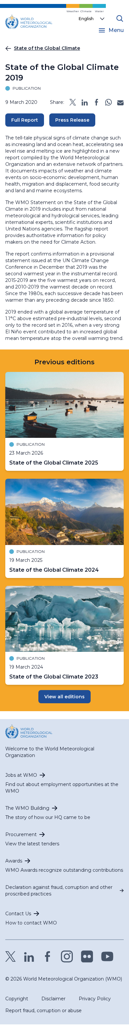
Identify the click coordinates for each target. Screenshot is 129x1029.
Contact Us (18, 914)
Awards (13, 861)
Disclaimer (53, 999)
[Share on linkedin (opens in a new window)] (84, 102)
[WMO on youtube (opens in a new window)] (107, 956)
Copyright (16, 999)
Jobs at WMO (21, 775)
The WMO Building (27, 808)
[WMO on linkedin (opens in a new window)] (29, 956)
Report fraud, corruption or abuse (43, 1011)
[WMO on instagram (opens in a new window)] (67, 956)
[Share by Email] (120, 102)
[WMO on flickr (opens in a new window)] (87, 956)
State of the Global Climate (47, 48)
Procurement (21, 834)
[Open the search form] (120, 18)
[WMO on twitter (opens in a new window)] (10, 956)
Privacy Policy (95, 999)
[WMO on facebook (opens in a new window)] (47, 956)
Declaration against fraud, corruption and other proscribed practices (58, 890)
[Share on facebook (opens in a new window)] (96, 102)
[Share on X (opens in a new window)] (72, 102)
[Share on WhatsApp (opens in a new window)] (108, 102)
